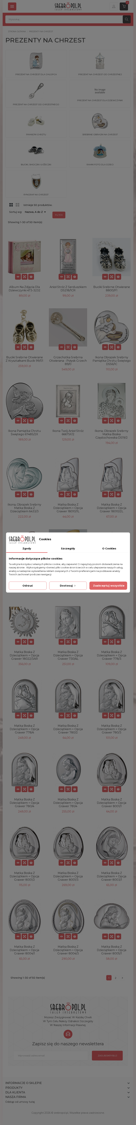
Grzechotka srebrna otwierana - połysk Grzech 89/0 (68, 361)
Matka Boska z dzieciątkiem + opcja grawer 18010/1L (68, 508)
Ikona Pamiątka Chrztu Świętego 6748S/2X (24, 432)
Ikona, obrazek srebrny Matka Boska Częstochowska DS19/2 (111, 434)
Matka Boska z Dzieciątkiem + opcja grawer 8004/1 (24, 950)
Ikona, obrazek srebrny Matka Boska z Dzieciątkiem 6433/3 (24, 508)
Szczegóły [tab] (68, 548)
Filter (59, 215)
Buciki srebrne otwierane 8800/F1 (111, 288)
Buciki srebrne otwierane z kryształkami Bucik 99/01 (24, 359)
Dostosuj (67, 585)
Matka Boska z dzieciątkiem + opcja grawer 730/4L (68, 655)
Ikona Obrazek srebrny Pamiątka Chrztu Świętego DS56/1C (112, 361)
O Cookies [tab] (109, 548)
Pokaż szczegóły (18, 277)
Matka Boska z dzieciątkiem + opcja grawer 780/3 (111, 729)
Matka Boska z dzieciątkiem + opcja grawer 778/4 (24, 729)
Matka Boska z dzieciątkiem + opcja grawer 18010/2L (111, 508)
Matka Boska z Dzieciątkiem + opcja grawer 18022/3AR (24, 655)
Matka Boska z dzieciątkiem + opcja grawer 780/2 (68, 729)
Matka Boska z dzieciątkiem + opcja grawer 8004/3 (68, 950)
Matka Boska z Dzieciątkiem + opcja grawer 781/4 (68, 803)
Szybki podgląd (24, 277)
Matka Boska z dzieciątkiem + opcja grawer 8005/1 (111, 950)
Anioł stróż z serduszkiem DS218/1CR (68, 288)
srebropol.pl (61, 1112)
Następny (122, 978)
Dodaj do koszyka (31, 277)
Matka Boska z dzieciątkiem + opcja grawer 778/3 (111, 655)
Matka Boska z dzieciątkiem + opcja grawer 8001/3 (68, 876)
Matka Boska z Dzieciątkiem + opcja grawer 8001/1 (111, 803)
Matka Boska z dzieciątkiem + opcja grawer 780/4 (24, 803)
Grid (11, 204)
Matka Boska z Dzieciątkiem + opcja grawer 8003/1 (111, 876)
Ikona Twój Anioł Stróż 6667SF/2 (68, 432)
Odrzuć (27, 585)
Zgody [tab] (26, 548)
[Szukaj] (127, 19)
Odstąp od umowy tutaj (20, 1101)
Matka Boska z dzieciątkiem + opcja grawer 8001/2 (24, 876)
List (17, 204)
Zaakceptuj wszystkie (108, 585)
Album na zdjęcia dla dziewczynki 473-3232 (24, 288)
